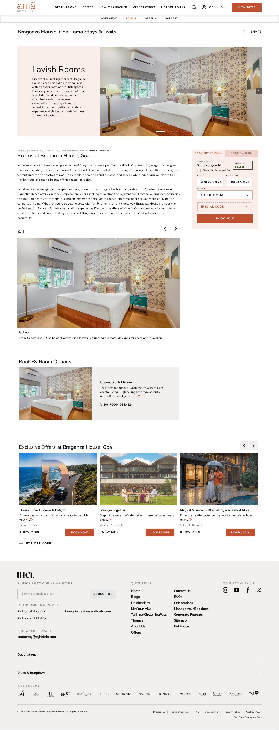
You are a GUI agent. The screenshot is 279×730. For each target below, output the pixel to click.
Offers (136, 632)
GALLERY (171, 18)
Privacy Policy (232, 711)
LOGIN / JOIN (160, 532)
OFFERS (150, 18)
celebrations (144, 7)
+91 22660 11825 (31, 618)
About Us (138, 626)
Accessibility (212, 711)
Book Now (225, 218)
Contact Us (182, 591)
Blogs (135, 596)
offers (88, 7)
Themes (137, 620)
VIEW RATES (247, 7)
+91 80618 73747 (31, 611)
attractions (52, 199)
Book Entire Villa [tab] (208, 153)
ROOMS (131, 18)
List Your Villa (141, 608)
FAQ (197, 711)
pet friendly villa (116, 165)
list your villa (173, 7)
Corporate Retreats (188, 614)
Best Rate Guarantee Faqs (247, 717)
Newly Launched (113, 7)
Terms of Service (179, 711)
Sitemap (180, 620)
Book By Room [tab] (242, 153)
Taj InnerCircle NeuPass (149, 614)
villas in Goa (131, 208)
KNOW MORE (29, 532)
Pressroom (159, 711)
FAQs (178, 596)
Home (135, 591)
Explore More (38, 543)
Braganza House (93, 213)
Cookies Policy (254, 711)
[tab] (109, 19)
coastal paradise (80, 180)
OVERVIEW (109, 18)
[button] (139, 654)
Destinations (66, 7)
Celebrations (183, 602)
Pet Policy (181, 626)
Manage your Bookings (191, 608)
